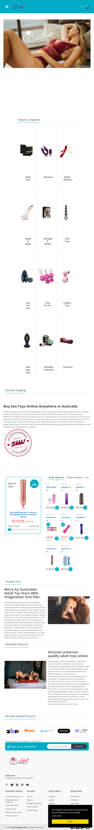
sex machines (16, 419)
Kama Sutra (50, 514)
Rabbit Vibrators (67, 178)
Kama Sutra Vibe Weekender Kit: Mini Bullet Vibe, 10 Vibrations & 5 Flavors (52, 517)
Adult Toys (28, 178)
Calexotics (64, 484)
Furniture (68, 367)
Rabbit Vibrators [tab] (75, 477)
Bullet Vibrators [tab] (56, 477)
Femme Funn (80, 514)
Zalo (47, 484)
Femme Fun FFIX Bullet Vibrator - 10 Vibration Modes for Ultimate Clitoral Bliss (66, 549)
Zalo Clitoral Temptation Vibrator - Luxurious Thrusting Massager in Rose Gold (52, 487)
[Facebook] (6, 785)
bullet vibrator (51, 417)
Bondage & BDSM (48, 241)
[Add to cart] (57, 508)
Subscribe (79, 746)
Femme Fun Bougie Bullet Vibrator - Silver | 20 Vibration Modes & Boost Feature (52, 549)
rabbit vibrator (20, 417)
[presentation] (6, 731)
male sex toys (66, 669)
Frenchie (63, 514)
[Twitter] (11, 785)
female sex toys (78, 669)
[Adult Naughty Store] (19, 6)
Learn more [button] (56, 816)
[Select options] (85, 508)
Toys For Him (28, 305)
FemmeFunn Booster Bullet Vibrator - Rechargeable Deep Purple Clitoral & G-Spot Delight (81, 517)
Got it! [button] (70, 821)
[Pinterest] (22, 785)
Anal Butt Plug (28, 370)
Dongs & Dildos (28, 241)
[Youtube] (27, 785)
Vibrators (48, 177)
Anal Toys (67, 240)
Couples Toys (67, 304)
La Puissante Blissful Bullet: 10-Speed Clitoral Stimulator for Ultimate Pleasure (66, 517)
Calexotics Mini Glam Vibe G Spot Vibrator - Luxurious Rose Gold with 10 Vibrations (81, 487)
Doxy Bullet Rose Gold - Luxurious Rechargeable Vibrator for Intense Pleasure (23, 514)
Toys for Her (47, 304)
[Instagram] (17, 785)
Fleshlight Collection (49, 368)
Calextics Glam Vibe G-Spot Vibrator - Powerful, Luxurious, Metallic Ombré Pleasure (66, 487)
